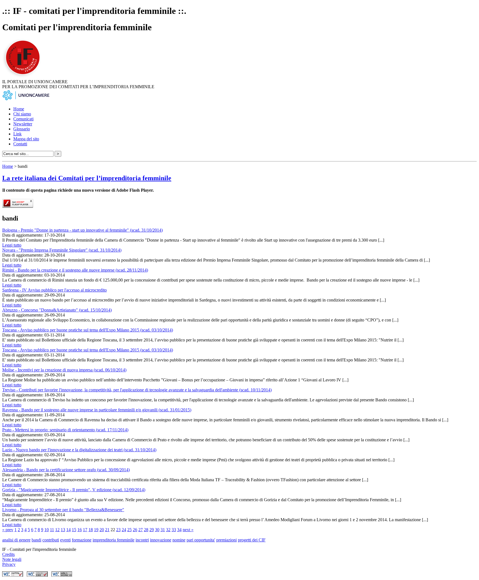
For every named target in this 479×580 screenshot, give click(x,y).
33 (174, 529)
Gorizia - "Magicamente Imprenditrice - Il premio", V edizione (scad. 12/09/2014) (73, 489)
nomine (178, 540)
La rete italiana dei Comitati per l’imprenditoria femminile (86, 178)
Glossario (21, 128)
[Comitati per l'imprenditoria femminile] (23, 76)
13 (63, 529)
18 (90, 529)
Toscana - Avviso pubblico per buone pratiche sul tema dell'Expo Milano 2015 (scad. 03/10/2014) (87, 330)
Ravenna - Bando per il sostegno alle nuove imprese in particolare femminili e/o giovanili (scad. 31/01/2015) (96, 409)
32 (168, 529)
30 (157, 529)
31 (162, 529)
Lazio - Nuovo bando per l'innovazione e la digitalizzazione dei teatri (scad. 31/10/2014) (79, 449)
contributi (50, 540)
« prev (7, 529)
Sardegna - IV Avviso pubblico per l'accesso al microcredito (54, 290)
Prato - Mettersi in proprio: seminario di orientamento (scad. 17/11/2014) (65, 429)
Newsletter (22, 123)
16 (79, 529)
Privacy (9, 564)
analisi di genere (16, 540)
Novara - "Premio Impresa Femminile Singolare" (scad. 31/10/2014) (61, 250)
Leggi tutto (11, 245)
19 (96, 529)
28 (146, 529)
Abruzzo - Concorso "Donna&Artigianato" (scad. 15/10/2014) (57, 310)
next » (188, 529)
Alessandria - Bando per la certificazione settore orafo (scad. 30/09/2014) (66, 469)
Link (17, 133)
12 (57, 529)
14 (68, 529)
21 (107, 529)
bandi (36, 540)
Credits (8, 554)
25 (129, 529)
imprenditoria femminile (113, 540)
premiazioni (226, 540)
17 (85, 529)
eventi (65, 540)
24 (124, 529)
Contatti (20, 143)
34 (179, 529)
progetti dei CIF (252, 540)
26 (135, 529)
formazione (81, 540)
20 (102, 529)
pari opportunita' (201, 540)
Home (18, 109)
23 (118, 529)
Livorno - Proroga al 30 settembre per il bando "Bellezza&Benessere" (63, 509)
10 (46, 529)
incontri (142, 540)
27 (140, 529)
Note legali (11, 559)
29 (151, 529)
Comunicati (23, 118)
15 (74, 529)
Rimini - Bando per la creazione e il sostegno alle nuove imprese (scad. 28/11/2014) (75, 270)
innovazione (160, 540)
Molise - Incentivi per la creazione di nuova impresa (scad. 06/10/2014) (64, 370)
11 (52, 529)
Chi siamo (22, 114)
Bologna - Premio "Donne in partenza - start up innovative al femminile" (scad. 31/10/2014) (82, 230)
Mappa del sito (26, 138)
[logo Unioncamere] (25, 99)
